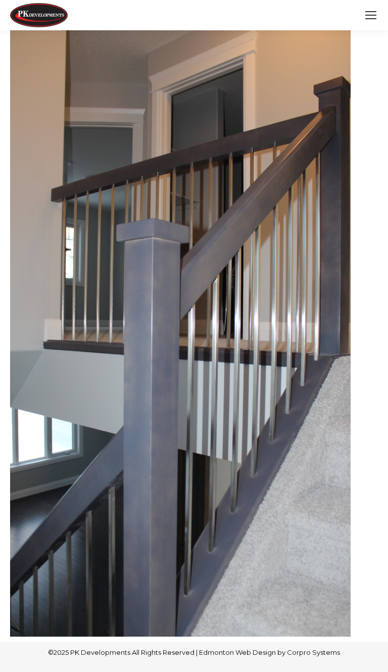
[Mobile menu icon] (371, 15)
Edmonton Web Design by (243, 652)
